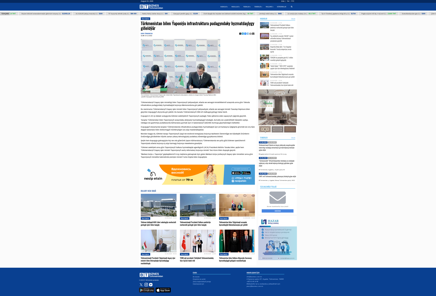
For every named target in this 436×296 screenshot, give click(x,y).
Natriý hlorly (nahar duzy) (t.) (139, 14)
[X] (240, 34)
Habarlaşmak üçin (198, 284)
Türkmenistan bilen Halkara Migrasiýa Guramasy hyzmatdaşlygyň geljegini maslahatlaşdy (235, 259)
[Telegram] (248, 34)
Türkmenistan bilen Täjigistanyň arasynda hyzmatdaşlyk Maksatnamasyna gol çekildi (233, 223)
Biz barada (196, 277)
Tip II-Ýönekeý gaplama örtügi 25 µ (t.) (323, 14)
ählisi (293, 18)
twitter (141, 284)
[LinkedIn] (243, 34)
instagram (146, 284)
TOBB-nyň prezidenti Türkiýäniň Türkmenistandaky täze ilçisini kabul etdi (197, 259)
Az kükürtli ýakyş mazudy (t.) (73, 14)
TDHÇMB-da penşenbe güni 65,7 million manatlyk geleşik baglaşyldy (281, 58)
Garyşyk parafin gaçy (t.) (170, 14)
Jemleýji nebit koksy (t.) (255, 14)
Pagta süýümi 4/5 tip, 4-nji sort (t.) (363, 14)
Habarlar (263, 18)
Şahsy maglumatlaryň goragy (202, 281)
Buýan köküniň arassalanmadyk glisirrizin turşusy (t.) (30, 14)
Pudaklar (246, 7)
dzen (150, 284)
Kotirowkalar (281, 7)
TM (288, 1)
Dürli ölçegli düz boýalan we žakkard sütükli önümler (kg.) (213, 14)
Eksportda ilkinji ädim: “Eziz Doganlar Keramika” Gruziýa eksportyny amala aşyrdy (280, 49)
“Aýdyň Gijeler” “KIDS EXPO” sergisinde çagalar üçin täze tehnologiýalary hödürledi (282, 67)
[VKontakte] (245, 34)
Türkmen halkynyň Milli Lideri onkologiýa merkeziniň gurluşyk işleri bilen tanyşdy (158, 223)
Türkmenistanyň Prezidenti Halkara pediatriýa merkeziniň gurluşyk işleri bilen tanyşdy (195, 223)
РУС (292, 1)
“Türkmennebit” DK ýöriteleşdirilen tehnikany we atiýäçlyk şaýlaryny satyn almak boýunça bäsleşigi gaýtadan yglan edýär (276, 163)
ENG (282, 1)
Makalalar (235, 7)
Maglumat (269, 7)
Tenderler (264, 137)
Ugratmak (278, 211)
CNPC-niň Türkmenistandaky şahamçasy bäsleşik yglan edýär (277, 176)
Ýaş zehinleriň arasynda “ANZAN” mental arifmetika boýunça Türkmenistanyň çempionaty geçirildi (281, 38)
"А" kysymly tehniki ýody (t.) (107, 14)
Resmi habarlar (145, 19)
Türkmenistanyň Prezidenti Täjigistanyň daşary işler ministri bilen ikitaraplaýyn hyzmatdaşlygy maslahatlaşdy (158, 261)
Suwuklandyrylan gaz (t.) (398, 14)
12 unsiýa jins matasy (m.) (286, 14)
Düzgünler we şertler (199, 279)
